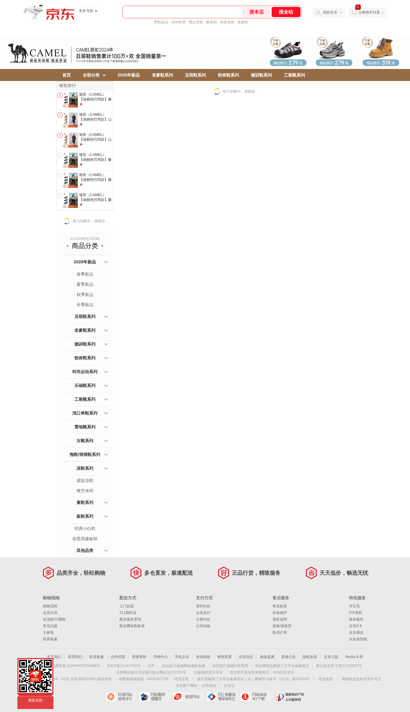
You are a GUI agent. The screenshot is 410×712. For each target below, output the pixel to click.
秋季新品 (85, 294)
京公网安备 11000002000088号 (74, 666)
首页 (66, 75)
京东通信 (356, 632)
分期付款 (203, 619)
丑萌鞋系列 (195, 75)
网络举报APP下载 (255, 697)
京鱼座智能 (358, 639)
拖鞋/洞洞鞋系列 (85, 454)
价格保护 (280, 613)
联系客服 (50, 639)
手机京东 (182, 657)
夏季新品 (85, 284)
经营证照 (181, 679)
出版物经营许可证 (208, 672)
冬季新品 (85, 304)
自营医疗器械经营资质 (230, 666)
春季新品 (85, 274)
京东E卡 (355, 626)
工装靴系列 (294, 75)
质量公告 (288, 657)
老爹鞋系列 (162, 75)
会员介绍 (50, 613)
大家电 (48, 632)
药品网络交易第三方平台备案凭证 (282, 666)
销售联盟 (224, 657)
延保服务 (356, 619)
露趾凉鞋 (85, 480)
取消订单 (280, 632)
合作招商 (118, 657)
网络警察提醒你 (154, 697)
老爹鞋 (242, 22)
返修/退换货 (282, 626)
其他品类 (85, 550)
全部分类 (91, 75)
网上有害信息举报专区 (222, 697)
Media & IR (354, 657)
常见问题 (50, 626)
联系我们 (75, 657)
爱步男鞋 (196, 22)
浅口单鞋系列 (85, 413)
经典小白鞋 (84, 528)
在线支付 (203, 613)
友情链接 (203, 657)
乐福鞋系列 (84, 385)
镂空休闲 (85, 490)
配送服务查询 (130, 619)
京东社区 (246, 657)
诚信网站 (188, 697)
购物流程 (50, 606)
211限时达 (128, 613)
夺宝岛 (354, 606)
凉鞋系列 (85, 468)
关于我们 (54, 657)
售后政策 (280, 606)
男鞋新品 (161, 22)
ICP (151, 666)
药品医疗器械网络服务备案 (183, 666)
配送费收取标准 (132, 626)
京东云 (229, 686)
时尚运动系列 (85, 371)
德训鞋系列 (261, 75)
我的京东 (330, 12)
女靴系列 (85, 440)
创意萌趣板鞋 (85, 538)
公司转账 (203, 626)
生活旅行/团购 (54, 619)
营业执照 (325, 679)
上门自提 (126, 606)
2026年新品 (129, 75)
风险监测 (267, 657)
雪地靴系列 (84, 426)
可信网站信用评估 (121, 697)
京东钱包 (209, 686)
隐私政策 (310, 657)
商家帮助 (139, 657)
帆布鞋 (211, 22)
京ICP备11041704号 (123, 666)
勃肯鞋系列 (228, 75)
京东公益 (331, 657)
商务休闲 (227, 22)
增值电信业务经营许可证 (361, 679)
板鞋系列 (85, 516)
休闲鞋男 (178, 22)
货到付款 (203, 606)
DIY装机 (355, 613)
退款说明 (280, 619)
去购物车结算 (369, 12)
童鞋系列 (85, 502)
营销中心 (160, 657)
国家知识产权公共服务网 (289, 697)
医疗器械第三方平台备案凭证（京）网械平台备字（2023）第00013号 (253, 679)
